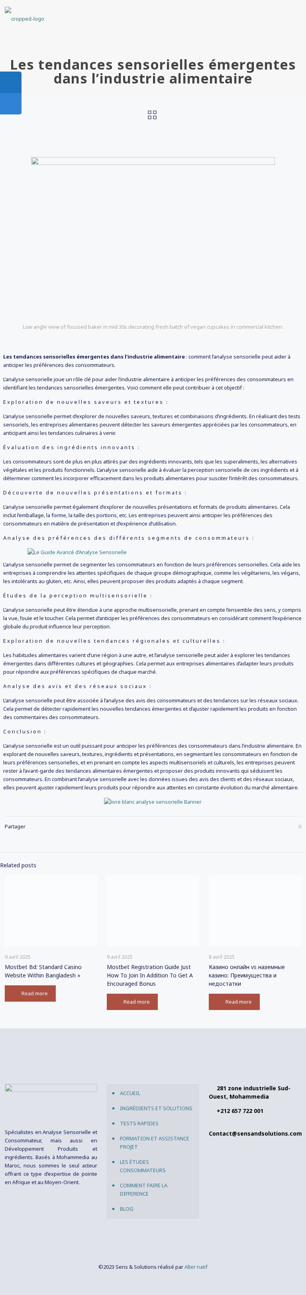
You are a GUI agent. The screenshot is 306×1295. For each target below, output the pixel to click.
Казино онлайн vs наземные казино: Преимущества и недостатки (247, 975)
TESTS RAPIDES (139, 1123)
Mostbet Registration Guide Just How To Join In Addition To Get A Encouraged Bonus (150, 975)
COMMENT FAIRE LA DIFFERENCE (143, 1189)
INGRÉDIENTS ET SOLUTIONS (156, 1108)
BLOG (126, 1208)
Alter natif (196, 1266)
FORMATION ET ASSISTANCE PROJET (154, 1142)
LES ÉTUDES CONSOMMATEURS (143, 1166)
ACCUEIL (130, 1093)
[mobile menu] (288, 18)
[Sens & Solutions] (24, 18)
